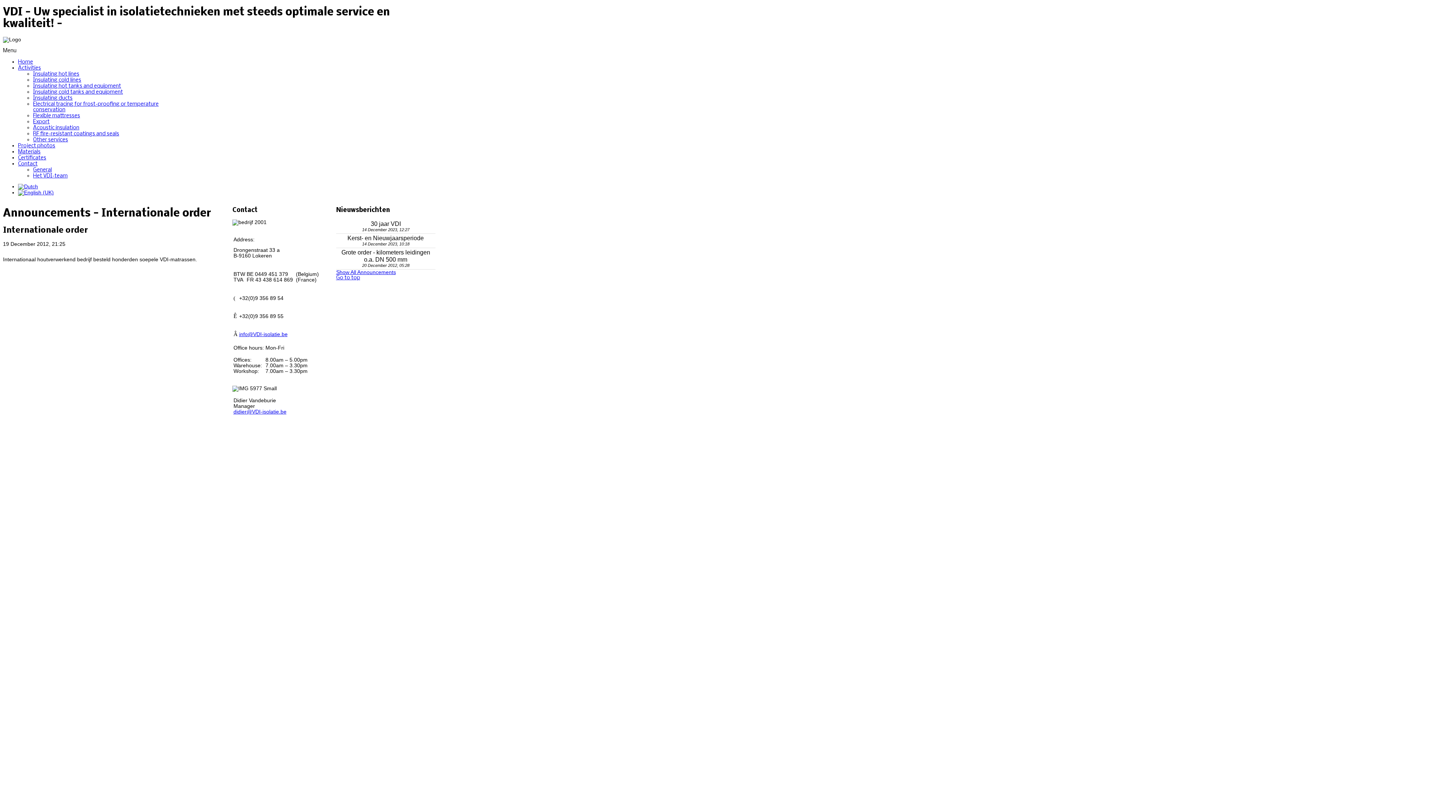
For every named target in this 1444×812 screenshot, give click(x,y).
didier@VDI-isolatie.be (260, 412)
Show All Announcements (366, 272)
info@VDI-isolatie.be (263, 334)
